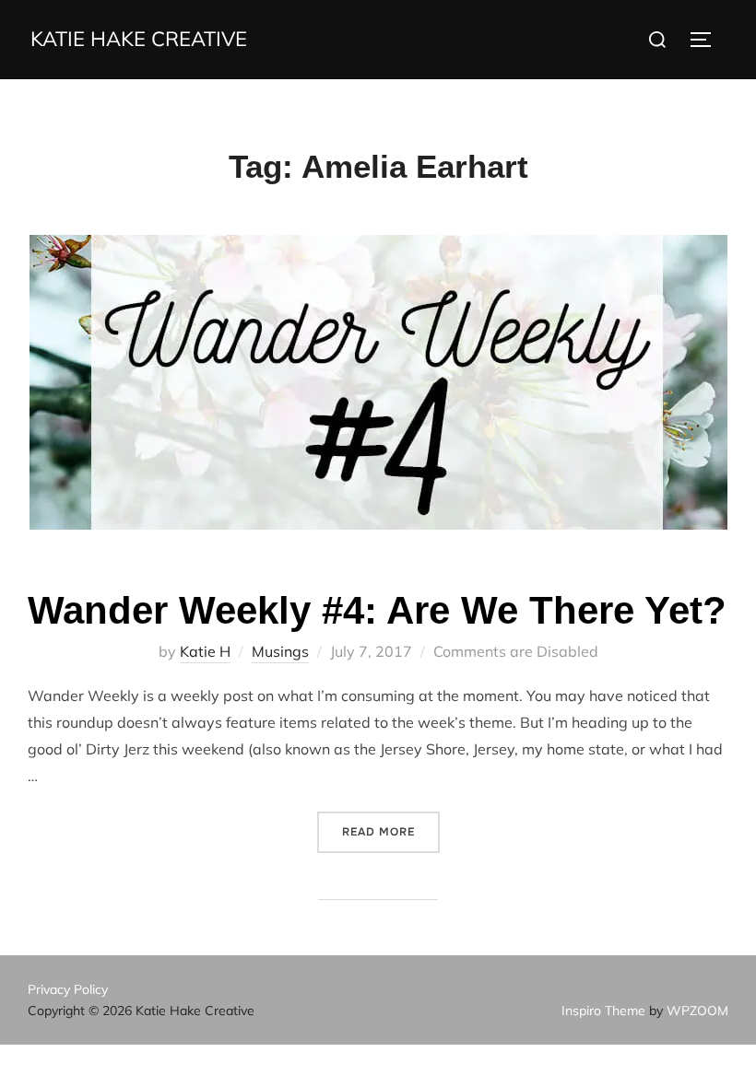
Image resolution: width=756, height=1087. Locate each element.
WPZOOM (697, 1010)
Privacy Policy (68, 989)
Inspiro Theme (603, 1010)
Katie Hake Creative (138, 39)
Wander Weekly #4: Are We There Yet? (377, 610)
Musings (280, 651)
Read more (391, 831)
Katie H (205, 651)
